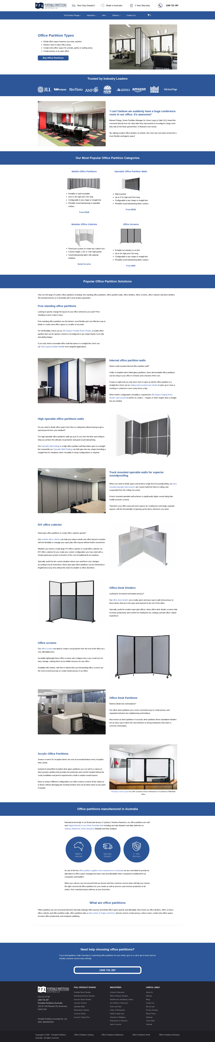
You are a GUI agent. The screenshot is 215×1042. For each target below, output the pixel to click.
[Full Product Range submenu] (80, 15)
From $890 (130, 266)
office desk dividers (121, 600)
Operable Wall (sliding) (50, 446)
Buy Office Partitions (53, 58)
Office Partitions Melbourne (112, 1035)
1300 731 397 (107, 970)
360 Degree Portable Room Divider (77, 331)
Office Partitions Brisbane (169, 1035)
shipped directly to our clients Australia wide (85, 825)
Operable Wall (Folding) (62, 449)
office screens (47, 649)
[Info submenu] (106, 15)
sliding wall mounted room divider (144, 385)
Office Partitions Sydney (84, 1035)
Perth (83, 829)
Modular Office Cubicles (84, 224)
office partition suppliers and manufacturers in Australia (101, 870)
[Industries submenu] (95, 15)
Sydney (68, 829)
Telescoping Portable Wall (51, 347)
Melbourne (76, 829)
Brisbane (90, 829)
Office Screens (131, 224)
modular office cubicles (50, 539)
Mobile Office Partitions (84, 171)
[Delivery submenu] (120, 15)
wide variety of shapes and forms (101, 913)
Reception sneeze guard (120, 791)
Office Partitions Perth (141, 1035)
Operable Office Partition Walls (130, 171)
